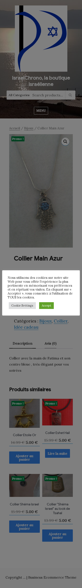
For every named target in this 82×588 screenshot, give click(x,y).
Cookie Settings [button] (22, 305)
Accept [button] (46, 305)
